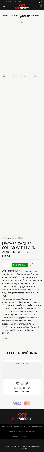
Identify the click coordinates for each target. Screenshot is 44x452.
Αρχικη (5, 15)
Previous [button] (4, 47)
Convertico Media (22, 449)
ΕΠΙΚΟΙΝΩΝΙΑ (7, 427)
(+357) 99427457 (20, 1)
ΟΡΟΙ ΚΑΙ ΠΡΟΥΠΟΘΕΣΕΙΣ (22, 436)
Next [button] (36, 47)
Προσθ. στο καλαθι (20, 265)
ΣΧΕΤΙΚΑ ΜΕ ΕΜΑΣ (20, 427)
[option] (22, 22)
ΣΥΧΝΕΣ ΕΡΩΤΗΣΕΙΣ (35, 427)
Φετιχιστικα (14, 15)
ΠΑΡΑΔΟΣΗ (13, 431)
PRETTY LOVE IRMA (22, 391)
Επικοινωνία (8, 1)
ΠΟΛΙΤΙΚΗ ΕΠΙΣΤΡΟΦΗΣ (27, 431)
